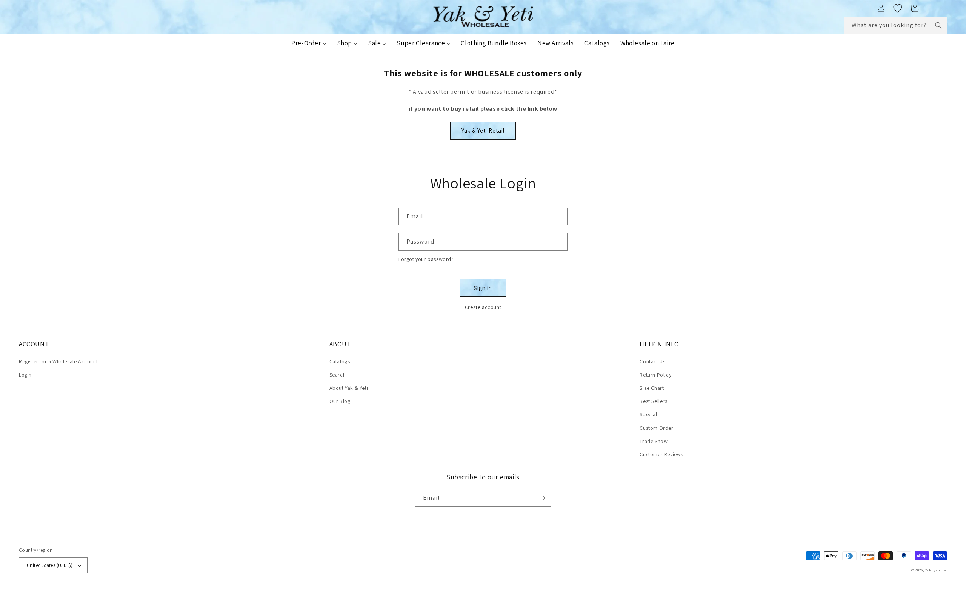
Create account (483, 307)
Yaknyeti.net (936, 570)
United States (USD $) (49, 565)
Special (648, 414)
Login (25, 374)
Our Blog (340, 401)
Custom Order (656, 428)
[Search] (938, 25)
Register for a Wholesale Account (58, 361)
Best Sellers (653, 401)
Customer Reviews (661, 454)
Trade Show (654, 441)
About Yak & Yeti (348, 387)
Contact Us (652, 361)
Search (337, 374)
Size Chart (652, 387)
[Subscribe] (542, 498)
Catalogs (339, 361)
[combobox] (895, 25)
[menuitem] (308, 43)
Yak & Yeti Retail (483, 130)
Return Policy (655, 374)
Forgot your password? (426, 259)
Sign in (483, 288)
